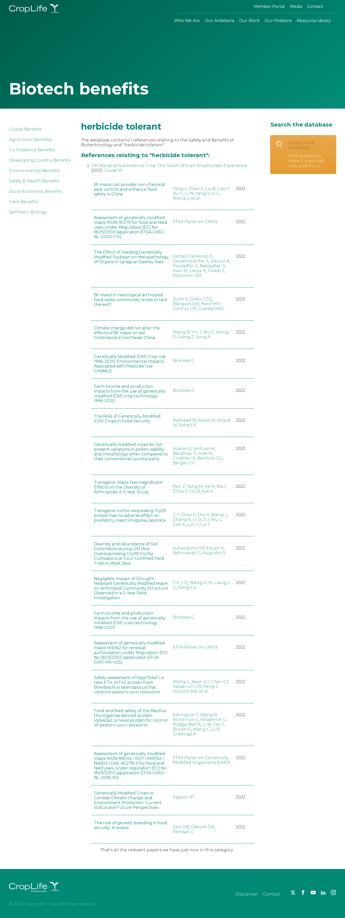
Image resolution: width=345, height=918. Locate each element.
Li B (215, 729)
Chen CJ (219, 681)
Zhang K (182, 519)
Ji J (206, 519)
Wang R (208, 714)
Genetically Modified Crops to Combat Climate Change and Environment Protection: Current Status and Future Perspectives (128, 800)
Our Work (249, 20)
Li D (197, 519)
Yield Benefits (23, 201)
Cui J (205, 524)
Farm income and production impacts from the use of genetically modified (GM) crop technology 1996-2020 (129, 393)
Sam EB (181, 827)
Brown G (182, 729)
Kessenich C (213, 719)
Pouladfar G (185, 265)
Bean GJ (200, 681)
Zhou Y (180, 491)
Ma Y (221, 486)
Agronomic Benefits (30, 139)
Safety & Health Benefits (34, 181)
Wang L (181, 198)
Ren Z (179, 486)
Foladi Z (216, 270)
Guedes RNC (211, 308)
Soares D (182, 448)
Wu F (208, 332)
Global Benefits (25, 129)
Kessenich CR (187, 686)
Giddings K (184, 734)
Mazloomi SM (187, 275)
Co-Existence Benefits (32, 150)
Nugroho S (214, 552)
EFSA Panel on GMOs (195, 221)
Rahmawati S (187, 552)
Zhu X (203, 514)
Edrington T (185, 714)
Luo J (192, 524)
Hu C (178, 193)
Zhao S (195, 188)
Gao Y (223, 188)
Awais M (206, 420)
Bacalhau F (184, 453)
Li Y (176, 514)
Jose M (205, 453)
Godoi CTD (200, 299)
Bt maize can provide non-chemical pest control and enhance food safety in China (129, 189)
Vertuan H (203, 448)
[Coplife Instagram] (333, 892)
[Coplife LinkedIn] (323, 892)
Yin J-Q (180, 582)
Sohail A (187, 425)
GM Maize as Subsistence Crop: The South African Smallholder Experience (169, 165)
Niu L (216, 519)
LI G (215, 193)
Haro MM (210, 303)
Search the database (306, 154)
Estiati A (215, 548)
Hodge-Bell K (187, 724)
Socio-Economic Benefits (35, 191)
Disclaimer (246, 894)
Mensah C (183, 831)
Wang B (181, 332)
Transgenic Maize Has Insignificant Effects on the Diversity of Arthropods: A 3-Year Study (128, 487)
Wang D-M (200, 582)
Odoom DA (202, 827)
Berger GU (184, 463)
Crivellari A (184, 458)
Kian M (180, 270)
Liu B (210, 188)
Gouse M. (113, 170)
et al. (196, 198)
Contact (315, 6)
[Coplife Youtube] (313, 892)
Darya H (197, 270)
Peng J (210, 686)
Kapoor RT (184, 797)
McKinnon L (186, 719)
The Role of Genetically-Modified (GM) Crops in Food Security (127, 418)
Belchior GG (210, 458)
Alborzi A (220, 261)
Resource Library (314, 20)
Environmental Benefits (34, 170)
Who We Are (187, 20)
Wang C (181, 681)
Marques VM (186, 303)
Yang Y (202, 193)
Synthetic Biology (27, 212)
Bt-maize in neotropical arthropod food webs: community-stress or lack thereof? (130, 300)
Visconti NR (185, 691)
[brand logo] (34, 895)
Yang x (180, 188)
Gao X (179, 524)
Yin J (196, 332)
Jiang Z (186, 336)
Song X (202, 336)
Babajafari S (212, 265)
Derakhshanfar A (191, 261)
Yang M (195, 486)
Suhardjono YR (189, 548)
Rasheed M (184, 420)
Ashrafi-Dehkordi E (192, 256)
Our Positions (278, 20)
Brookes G (183, 360)
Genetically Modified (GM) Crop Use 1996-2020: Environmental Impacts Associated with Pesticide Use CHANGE (130, 363)
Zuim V (180, 299)
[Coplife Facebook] (303, 892)
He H (210, 486)
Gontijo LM (184, 308)
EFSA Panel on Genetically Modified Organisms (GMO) (201, 760)
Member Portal (269, 6)
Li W (189, 193)
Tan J (218, 724)
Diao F (188, 514)
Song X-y (187, 587)
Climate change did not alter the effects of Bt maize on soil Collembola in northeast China (127, 333)
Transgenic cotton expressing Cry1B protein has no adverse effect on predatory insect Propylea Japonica (130, 515)
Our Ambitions (219, 20)
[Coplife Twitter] (292, 892)
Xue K (207, 491)
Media (296, 6)
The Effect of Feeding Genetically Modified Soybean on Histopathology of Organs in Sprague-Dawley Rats (131, 257)
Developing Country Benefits (39, 160)
